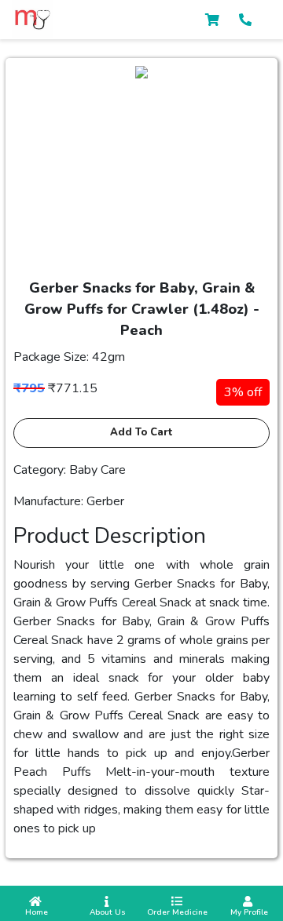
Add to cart (141, 432)
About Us (106, 912)
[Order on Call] (245, 20)
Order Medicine (177, 912)
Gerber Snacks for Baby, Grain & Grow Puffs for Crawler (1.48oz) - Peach (141, 309)
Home (35, 912)
